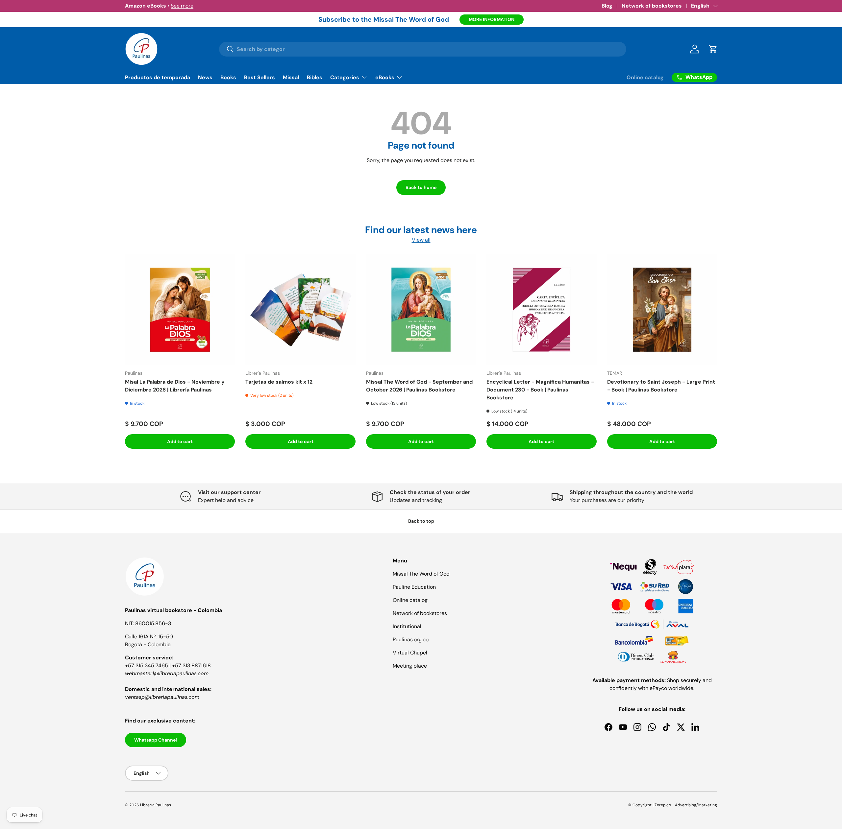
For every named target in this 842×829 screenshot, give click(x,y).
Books (228, 77)
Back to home (421, 187)
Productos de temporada (157, 77)
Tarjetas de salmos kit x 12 (278, 381)
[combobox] (423, 49)
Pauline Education (414, 586)
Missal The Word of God (421, 573)
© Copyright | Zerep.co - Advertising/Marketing (672, 805)
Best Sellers (259, 77)
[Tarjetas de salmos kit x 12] (300, 309)
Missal (291, 77)
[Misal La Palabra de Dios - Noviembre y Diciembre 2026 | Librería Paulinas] (180, 309)
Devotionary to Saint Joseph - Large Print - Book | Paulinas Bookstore (661, 385)
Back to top (421, 521)
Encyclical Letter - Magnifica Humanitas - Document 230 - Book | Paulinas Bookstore (540, 389)
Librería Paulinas (155, 805)
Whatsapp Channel (155, 740)
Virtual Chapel (410, 652)
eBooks (384, 77)
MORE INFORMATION (491, 19)
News (205, 77)
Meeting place (410, 665)
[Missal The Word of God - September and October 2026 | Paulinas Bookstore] (421, 309)
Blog (607, 5)
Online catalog (645, 77)
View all (421, 239)
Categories (344, 77)
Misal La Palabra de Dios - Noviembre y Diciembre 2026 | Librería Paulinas (175, 385)
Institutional (407, 626)
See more (182, 5)
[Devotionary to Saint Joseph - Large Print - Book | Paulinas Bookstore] (662, 309)
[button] (713, 49)
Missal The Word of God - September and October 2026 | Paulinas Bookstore (419, 385)
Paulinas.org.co (411, 639)
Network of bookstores (652, 5)
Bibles (314, 77)
